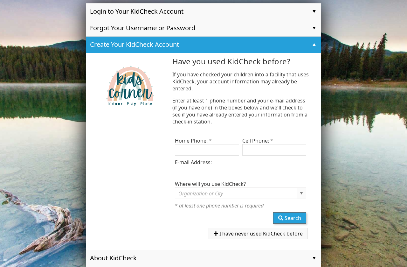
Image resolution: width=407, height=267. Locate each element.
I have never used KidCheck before (260, 233)
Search (292, 217)
